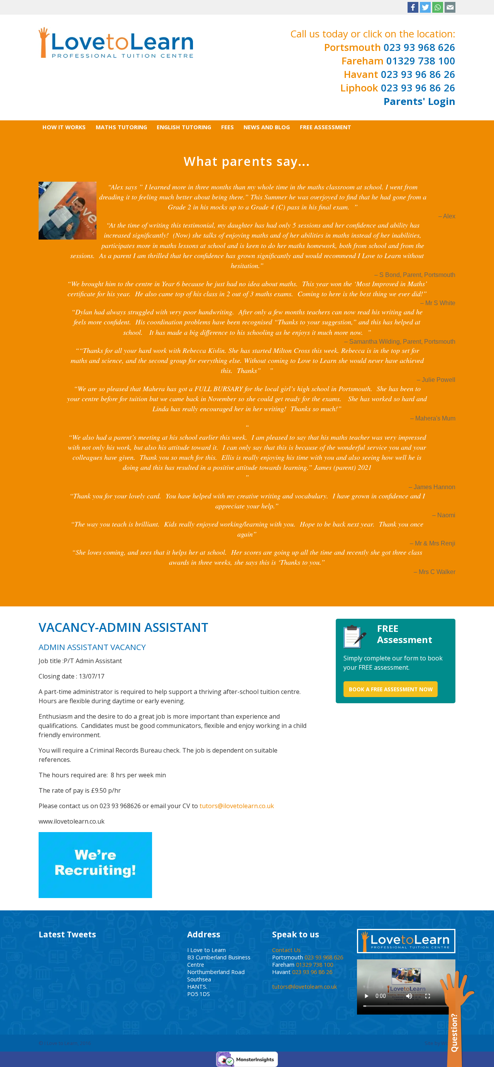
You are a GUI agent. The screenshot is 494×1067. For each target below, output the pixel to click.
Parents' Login (419, 101)
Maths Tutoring (121, 127)
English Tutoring (184, 127)
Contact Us (286, 950)
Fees (227, 127)
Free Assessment (325, 127)
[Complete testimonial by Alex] (67, 210)
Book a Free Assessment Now (391, 689)
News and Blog (267, 127)
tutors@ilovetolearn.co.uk (237, 806)
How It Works (64, 127)
